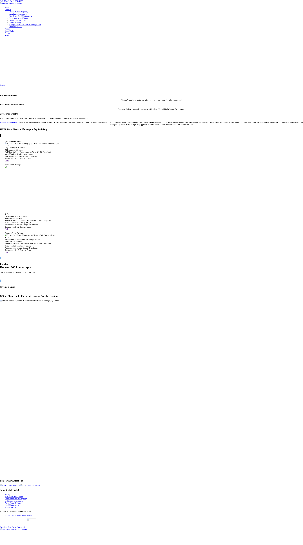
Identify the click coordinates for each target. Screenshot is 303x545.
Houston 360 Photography (10, 122)
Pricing (7, 494)
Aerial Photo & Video (13, 503)
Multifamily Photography (14, 501)
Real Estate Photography (14, 497)
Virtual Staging (10, 507)
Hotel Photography (12, 505)
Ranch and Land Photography (16, 499)
